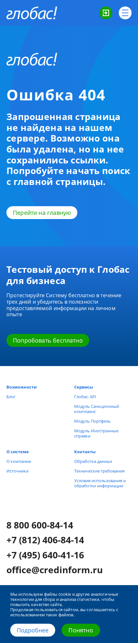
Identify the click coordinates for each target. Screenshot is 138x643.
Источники (17, 470)
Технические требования (99, 470)
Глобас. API (85, 396)
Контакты (85, 451)
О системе (17, 451)
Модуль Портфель (92, 421)
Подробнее (33, 630)
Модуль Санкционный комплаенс (96, 409)
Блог (11, 396)
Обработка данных (93, 461)
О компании (18, 461)
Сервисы (83, 387)
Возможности (21, 387)
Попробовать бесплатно (48, 340)
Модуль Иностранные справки (96, 433)
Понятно (80, 630)
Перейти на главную (42, 212)
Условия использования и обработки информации (100, 483)
